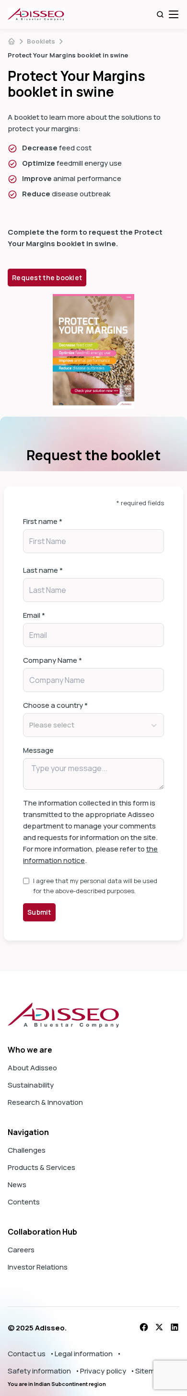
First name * (42, 521)
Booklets (41, 41)
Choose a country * (55, 705)
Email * (34, 615)
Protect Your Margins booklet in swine (68, 55)
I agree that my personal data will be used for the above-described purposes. (95, 885)
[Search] (160, 14)
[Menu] (173, 14)
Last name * (43, 570)
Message (38, 750)
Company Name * (52, 660)
